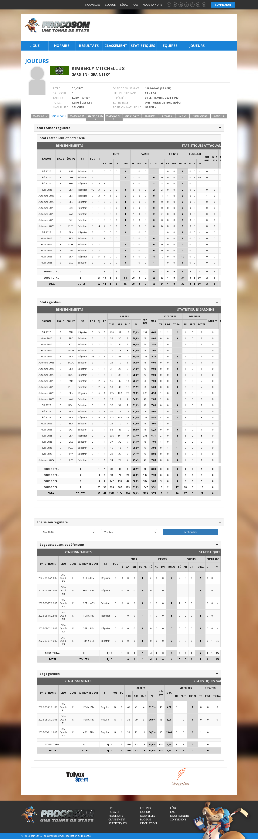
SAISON (46, 158)
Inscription (148, 823)
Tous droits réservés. (53, 835)
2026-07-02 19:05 (48, 628)
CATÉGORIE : (61, 93)
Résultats (89, 45)
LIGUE (60, 158)
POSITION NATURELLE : (128, 107)
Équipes (170, 45)
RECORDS (167, 116)
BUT (127, 324)
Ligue (34, 45)
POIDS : (57, 102)
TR (160, 324)
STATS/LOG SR (58, 116)
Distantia (86, 835)
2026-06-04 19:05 (48, 578)
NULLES (212, 321)
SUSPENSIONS (200, 116)
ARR (119, 324)
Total (125, 163)
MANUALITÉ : (61, 107)
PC (104, 321)
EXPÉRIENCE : (121, 102)
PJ (99, 158)
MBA (153, 321)
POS (92, 158)
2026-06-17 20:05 (48, 603)
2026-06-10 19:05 (48, 590)
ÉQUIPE (71, 158)
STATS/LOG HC (40, 116)
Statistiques (143, 45)
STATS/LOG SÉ (77, 116)
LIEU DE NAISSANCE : (126, 93)
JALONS (182, 116)
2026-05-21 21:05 (48, 707)
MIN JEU (145, 321)
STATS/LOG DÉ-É (95, 117)
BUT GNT (206, 159)
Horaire (61, 45)
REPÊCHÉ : (119, 98)
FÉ (104, 163)
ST (82, 158)
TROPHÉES (150, 116)
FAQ (135, 4)
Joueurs (197, 45)
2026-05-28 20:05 (48, 719)
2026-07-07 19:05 (48, 641)
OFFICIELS (219, 116)
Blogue (110, 4)
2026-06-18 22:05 (48, 615)
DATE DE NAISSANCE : (127, 88)
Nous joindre (152, 4)
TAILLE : (58, 98)
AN (110, 163)
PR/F (167, 324)
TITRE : (57, 88)
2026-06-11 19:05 (48, 732)
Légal (124, 4)
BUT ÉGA (214, 159)
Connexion (178, 819)
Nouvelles (92, 4)
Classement (115, 45)
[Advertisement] (164, 27)
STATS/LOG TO (131, 116)
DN (116, 163)
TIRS (111, 324)
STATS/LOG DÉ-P (113, 117)
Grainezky (100, 74)
